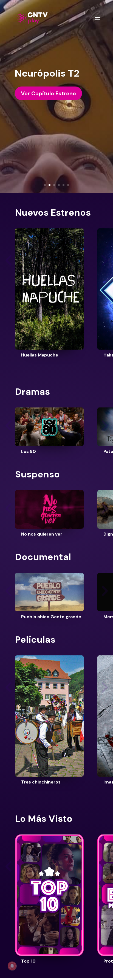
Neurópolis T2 (47, 73)
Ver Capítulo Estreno (48, 93)
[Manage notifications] (12, 965)
